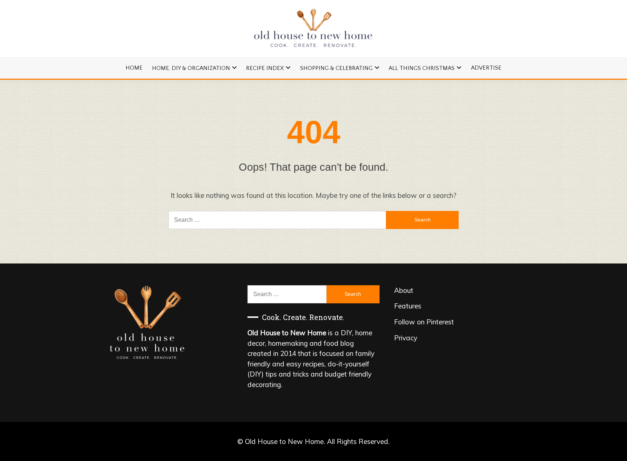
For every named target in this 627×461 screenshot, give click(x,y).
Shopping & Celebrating (336, 68)
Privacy (405, 337)
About (403, 290)
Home (134, 68)
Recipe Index (265, 68)
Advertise (486, 68)
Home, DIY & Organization (191, 68)
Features (407, 306)
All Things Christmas (422, 68)
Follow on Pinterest (424, 321)
